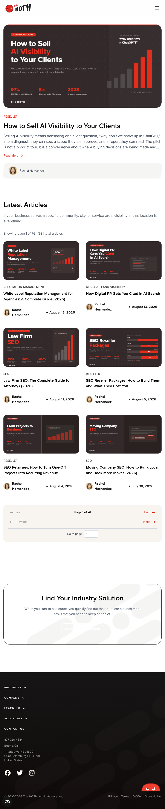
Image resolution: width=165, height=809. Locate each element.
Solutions (13, 718)
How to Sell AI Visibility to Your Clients (61, 126)
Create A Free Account (82, 629)
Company (12, 698)
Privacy (113, 796)
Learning (12, 708)
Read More (10, 155)
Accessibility (152, 796)
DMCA (137, 796)
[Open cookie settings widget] (7, 802)
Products (12, 687)
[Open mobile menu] (157, 8)
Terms (125, 796)
